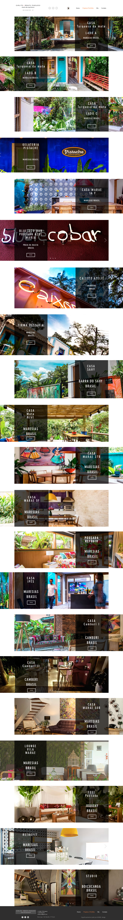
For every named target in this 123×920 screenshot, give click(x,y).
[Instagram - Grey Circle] (53, 8)
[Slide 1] (67, 48)
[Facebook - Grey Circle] (49, 8)
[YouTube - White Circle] (28, 917)
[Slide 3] (55, 88)
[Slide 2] (70, 48)
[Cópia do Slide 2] (73, 395)
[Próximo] (105, 74)
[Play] (68, 8)
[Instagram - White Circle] (25, 917)
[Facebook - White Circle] (22, 917)
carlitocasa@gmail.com (42, 914)
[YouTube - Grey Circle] (56, 8)
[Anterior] (17, 34)
